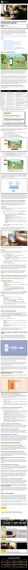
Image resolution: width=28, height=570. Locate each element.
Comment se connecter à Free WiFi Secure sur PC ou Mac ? (12, 44)
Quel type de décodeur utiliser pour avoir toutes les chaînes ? (12, 511)
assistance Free (6, 437)
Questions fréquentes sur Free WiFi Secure (9, 49)
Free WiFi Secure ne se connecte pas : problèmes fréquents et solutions (14, 48)
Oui (8, 122)
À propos (20, 560)
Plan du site (20, 563)
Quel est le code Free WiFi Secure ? (8, 45)
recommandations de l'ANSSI (11, 497)
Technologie (5, 4)
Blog (7, 560)
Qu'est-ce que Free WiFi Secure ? (8, 40)
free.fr (13, 320)
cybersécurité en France (13, 266)
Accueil (2, 4)
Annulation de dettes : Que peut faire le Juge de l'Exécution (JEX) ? (12, 512)
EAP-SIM (12, 358)
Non (19, 122)
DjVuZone (6, 1)
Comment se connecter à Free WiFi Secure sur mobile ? (11, 43)
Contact (7, 563)
